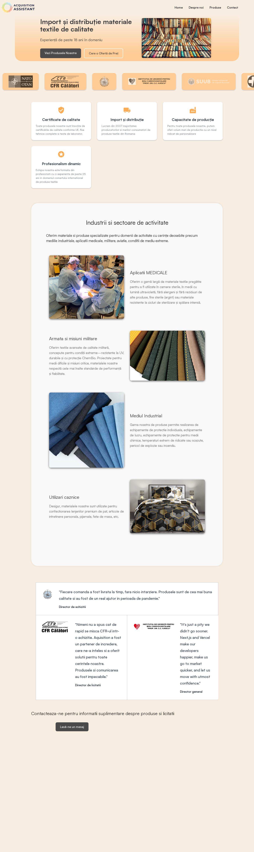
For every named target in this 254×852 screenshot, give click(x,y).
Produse (215, 7)
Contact (232, 7)
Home (179, 7)
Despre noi (196, 7)
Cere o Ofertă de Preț (103, 53)
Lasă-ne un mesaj (72, 727)
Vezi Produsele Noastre (61, 53)
